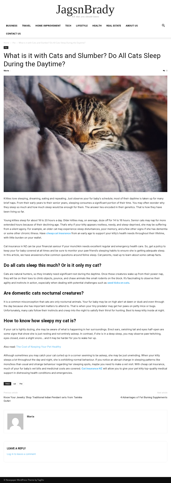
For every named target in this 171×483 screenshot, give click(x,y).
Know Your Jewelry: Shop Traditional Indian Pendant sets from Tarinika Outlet (43, 399)
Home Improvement (48, 25)
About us (132, 25)
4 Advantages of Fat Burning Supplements (143, 397)
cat (14, 383)
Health (97, 25)
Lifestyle (82, 25)
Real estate (113, 25)
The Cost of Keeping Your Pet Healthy (38, 346)
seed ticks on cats (118, 282)
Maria (6, 70)
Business (11, 25)
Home (6, 42)
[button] (163, 25)
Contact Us (13, 33)
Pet (14, 42)
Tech (68, 25)
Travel (26, 25)
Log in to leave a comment (21, 454)
